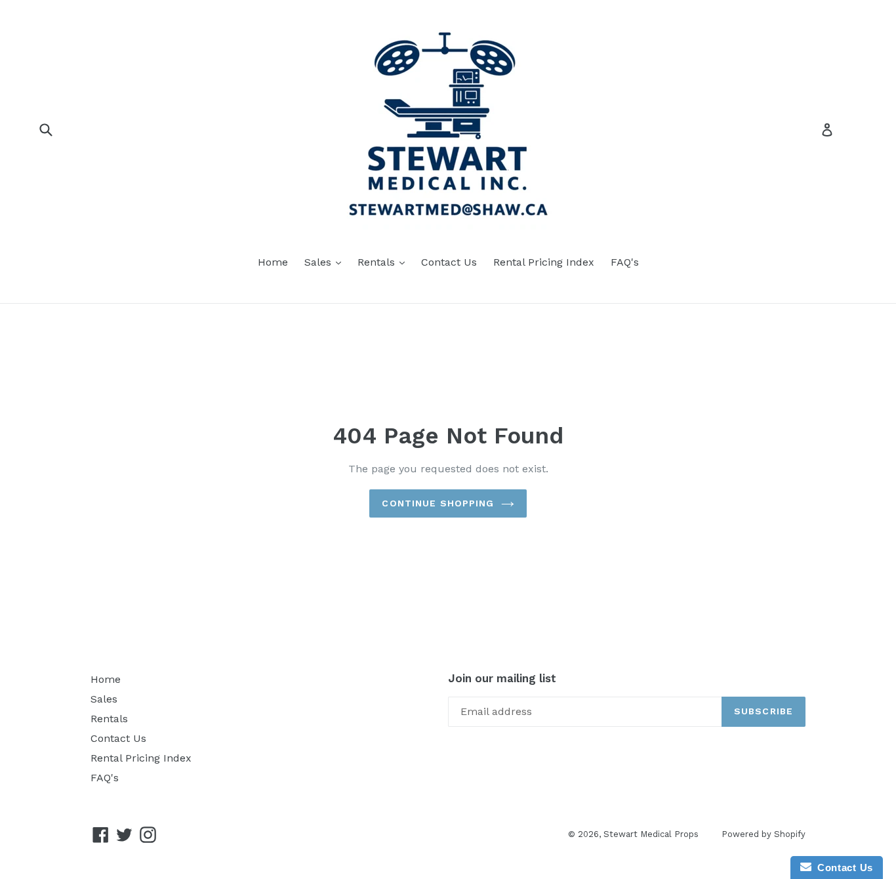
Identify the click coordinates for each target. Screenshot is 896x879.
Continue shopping (438, 503)
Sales (326, 261)
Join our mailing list (502, 678)
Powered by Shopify (763, 834)
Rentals (384, 261)
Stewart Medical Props (651, 834)
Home (273, 262)
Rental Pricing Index (543, 262)
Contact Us (449, 262)
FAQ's (625, 262)
